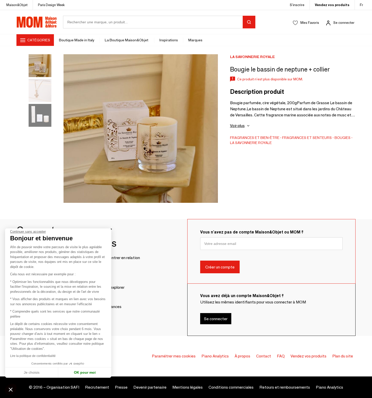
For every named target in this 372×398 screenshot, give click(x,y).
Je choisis (31, 372)
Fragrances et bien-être (254, 137)
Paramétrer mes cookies (174, 356)
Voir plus (237, 125)
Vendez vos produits (332, 5)
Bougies (342, 137)
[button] (11, 389)
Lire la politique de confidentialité (33, 356)
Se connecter (344, 22)
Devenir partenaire (150, 387)
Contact (263, 356)
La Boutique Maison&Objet (127, 40)
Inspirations (168, 40)
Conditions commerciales (231, 387)
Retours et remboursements (284, 387)
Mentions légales (187, 387)
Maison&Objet (17, 5)
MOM (36, 22)
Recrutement (97, 387)
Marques (195, 40)
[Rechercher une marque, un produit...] (249, 22)
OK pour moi (85, 372)
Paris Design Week (51, 5)
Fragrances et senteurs (307, 137)
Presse (121, 387)
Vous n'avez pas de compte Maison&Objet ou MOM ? (251, 232)
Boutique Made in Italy (76, 40)
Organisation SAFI (63, 387)
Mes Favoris (309, 22)
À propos (242, 356)
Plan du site (342, 356)
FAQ (281, 356)
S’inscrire (297, 5)
